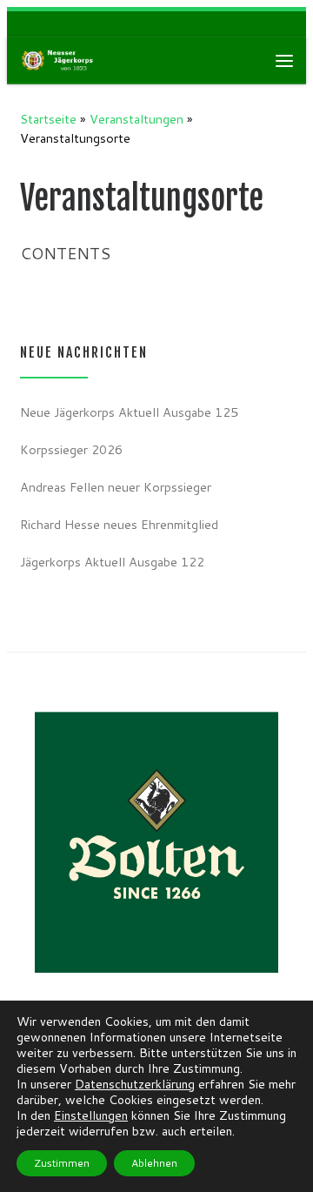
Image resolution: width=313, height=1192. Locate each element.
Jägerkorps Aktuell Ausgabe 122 (112, 561)
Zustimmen (62, 1162)
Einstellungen (91, 1115)
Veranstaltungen (136, 119)
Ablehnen (154, 1162)
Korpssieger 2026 (71, 449)
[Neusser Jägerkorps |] (59, 59)
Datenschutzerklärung (135, 1084)
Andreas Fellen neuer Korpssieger (115, 487)
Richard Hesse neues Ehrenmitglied (119, 524)
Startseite (48, 119)
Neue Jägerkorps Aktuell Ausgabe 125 (129, 412)
